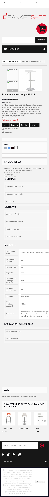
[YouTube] (19, 454)
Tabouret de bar (13, 61)
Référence (6, 99)
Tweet (5, 125)
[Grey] (5, 148)
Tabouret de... (7, 428)
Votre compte (24, 3)
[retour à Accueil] (4, 61)
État (3, 102)
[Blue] (9, 148)
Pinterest (34, 125)
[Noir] (12, 148)
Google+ (24, 125)
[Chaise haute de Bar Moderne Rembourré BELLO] (40, 418)
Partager (14, 125)
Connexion (39, 3)
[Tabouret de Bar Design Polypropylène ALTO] (8, 418)
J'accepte (40, 482)
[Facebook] (3, 454)
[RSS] (14, 454)
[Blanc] (16, 148)
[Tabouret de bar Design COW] (30, 80)
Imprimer (8, 132)
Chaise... (37, 428)
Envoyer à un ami (11, 129)
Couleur (7, 145)
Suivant (12, 90)
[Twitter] (8, 454)
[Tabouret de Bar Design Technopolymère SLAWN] (24, 418)
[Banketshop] (24, 16)
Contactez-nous (9, 3)
